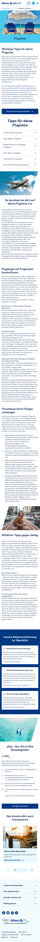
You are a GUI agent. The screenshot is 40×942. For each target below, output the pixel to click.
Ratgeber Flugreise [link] (24, 8)
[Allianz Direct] (11, 3)
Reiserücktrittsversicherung (19, 88)
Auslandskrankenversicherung (17, 92)
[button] (20, 133)
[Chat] (28, 3)
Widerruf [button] (5, 937)
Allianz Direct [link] (6, 8)
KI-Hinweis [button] (13, 937)
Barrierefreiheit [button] (26, 935)
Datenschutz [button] (23, 932)
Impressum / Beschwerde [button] (10, 935)
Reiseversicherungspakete (10, 99)
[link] (33, 3)
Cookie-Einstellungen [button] (9, 932)
